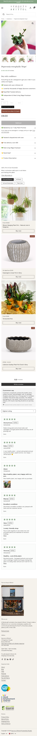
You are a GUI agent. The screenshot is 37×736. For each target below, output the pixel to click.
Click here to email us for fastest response (12, 643)
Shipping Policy (5, 721)
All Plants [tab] (18, 179)
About (3, 667)
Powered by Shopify (26, 730)
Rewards (3, 673)
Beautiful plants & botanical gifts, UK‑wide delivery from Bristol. (18, 2)
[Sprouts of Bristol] (18, 8)
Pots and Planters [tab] (7, 179)
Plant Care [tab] (20, 183)
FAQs (2, 671)
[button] (5, 70)
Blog (2, 669)
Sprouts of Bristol (16, 730)
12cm (11, 103)
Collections (9, 18)
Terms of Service (5, 723)
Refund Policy (5, 719)
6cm (4, 103)
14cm (19, 103)
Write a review (18, 384)
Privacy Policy (5, 717)
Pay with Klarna (5, 678)
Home (2, 18)
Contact (3, 680)
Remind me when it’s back (11, 111)
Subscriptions (5, 676)
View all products (6, 175)
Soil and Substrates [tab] (8, 183)
